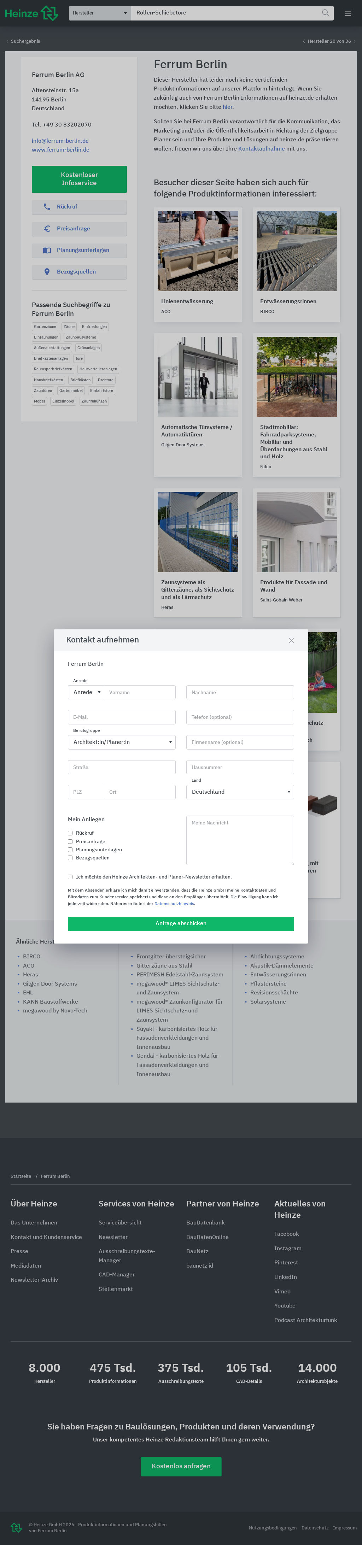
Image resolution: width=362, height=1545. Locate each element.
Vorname (119, 692)
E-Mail (80, 717)
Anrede (80, 681)
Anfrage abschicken (181, 924)
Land (196, 781)
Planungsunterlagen (99, 849)
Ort (112, 792)
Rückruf (85, 833)
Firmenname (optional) (218, 742)
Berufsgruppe (86, 731)
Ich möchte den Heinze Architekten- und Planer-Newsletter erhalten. (154, 877)
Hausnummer (207, 767)
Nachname (204, 692)
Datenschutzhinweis (174, 904)
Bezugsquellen (93, 858)
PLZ (77, 792)
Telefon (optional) (212, 717)
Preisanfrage (90, 841)
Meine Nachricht (210, 823)
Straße (80, 767)
